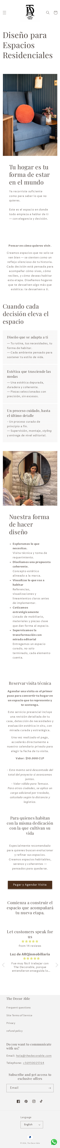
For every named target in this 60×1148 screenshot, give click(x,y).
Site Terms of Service (19, 1015)
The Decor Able (33, 1143)
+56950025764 (33, 1063)
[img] (30, 941)
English (28, 1124)
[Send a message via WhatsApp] (54, 1142)
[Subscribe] (49, 1088)
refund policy (14, 1031)
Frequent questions (18, 1007)
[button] (4, 12)
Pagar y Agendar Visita (30, 885)
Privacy (10, 1023)
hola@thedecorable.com (34, 1056)
